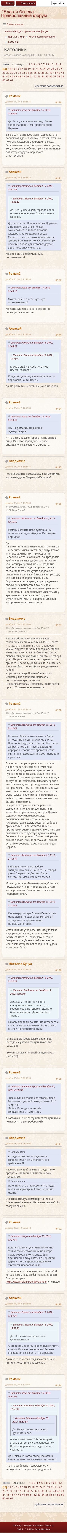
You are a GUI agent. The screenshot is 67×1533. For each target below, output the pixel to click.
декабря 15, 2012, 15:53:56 (18, 334)
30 (11, 72)
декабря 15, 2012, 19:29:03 (18, 503)
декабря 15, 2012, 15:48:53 (18, 279)
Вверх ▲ (49, 1525)
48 (19, 76)
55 (46, 76)
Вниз (6, 64)
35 (31, 72)
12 (59, 64)
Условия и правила (33, 1525)
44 (3, 76)
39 (46, 72)
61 (7, 80)
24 (48, 69)
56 (50, 76)
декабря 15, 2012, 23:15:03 (18, 1143)
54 (43, 76)
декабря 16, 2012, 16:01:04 (18, 1303)
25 (52, 69)
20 (33, 69)
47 (15, 76)
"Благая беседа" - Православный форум (24, 13)
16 (17, 69)
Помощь (17, 1525)
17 (21, 69)
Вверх (6, 1483)
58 (58, 76)
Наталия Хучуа (20, 964)
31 (15, 72)
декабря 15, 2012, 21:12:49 (18, 624)
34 (27, 72)
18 (25, 69)
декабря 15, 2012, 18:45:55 (18, 466)
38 (43, 72)
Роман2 (14, 96)
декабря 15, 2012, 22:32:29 (18, 709)
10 (51, 64)
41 (54, 72)
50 (27, 76)
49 (23, 76)
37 (39, 72)
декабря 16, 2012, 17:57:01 (18, 1384)
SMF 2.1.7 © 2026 (25, 1529)
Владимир (17, 461)
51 (31, 76)
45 (7, 76)
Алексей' (15, 172)
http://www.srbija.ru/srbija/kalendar (26, 1281)
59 (62, 76)
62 (11, 80)
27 (60, 69)
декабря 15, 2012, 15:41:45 (18, 101)
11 (55, 64)
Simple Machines (42, 1529)
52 (35, 76)
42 (58, 72)
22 (40, 69)
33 (23, 72)
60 (3, 80)
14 (9, 69)
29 (7, 72)
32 (19, 72)
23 (44, 69)
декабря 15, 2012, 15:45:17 (18, 177)
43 (62, 72)
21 (37, 69)
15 (13, 69)
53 (39, 76)
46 (11, 76)
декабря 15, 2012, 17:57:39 (18, 408)
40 (50, 72)
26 (56, 69)
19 (29, 69)
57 (54, 76)
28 (3, 72)
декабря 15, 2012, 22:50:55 (18, 1078)
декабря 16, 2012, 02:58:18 (18, 1227)
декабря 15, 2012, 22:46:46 (18, 969)
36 (35, 72)
